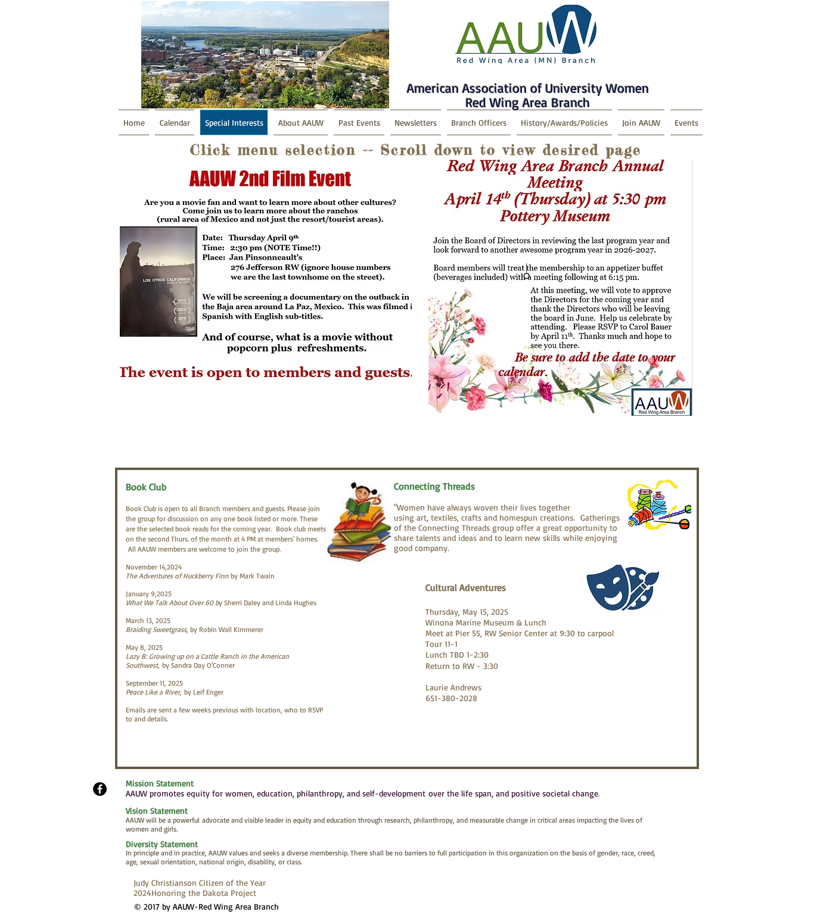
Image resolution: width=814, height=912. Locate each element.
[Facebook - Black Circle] (100, 789)
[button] (564, 122)
